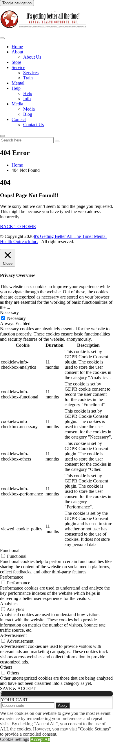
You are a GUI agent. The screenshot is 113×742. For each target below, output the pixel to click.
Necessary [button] (9, 312)
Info (27, 98)
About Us (32, 57)
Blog (27, 114)
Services (31, 72)
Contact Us (33, 124)
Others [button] (6, 667)
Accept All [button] (40, 739)
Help (16, 88)
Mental (18, 83)
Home (17, 46)
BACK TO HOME (18, 226)
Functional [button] (9, 550)
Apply (63, 705)
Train (28, 77)
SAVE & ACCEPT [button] (18, 688)
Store (16, 62)
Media (17, 103)
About (17, 51)
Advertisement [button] (13, 635)
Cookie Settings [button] (14, 739)
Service (18, 67)
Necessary (16, 318)
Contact (19, 119)
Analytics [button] (8, 603)
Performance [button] (11, 577)
